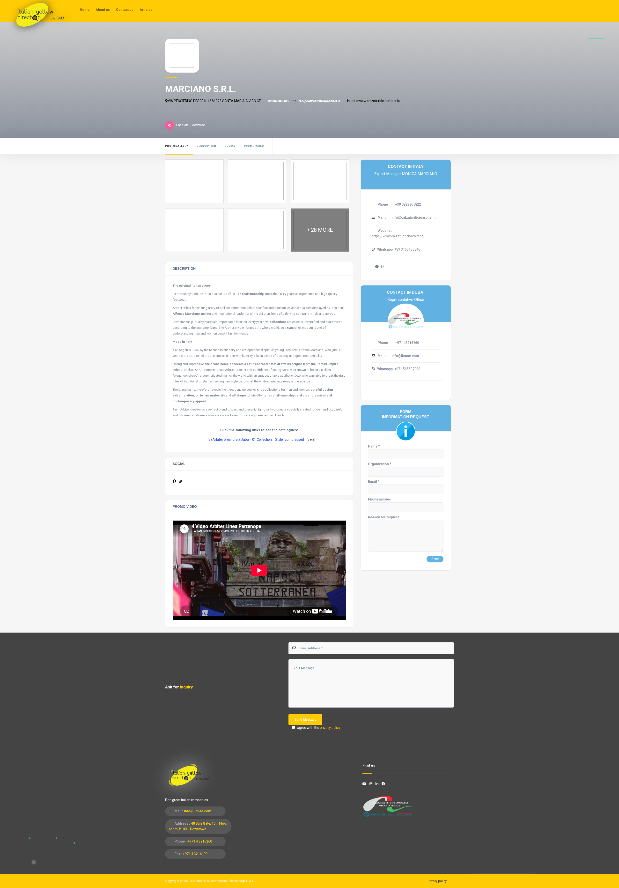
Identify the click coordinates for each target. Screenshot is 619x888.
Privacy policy (437, 881)
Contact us (124, 10)
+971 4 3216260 (199, 841)
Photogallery (176, 146)
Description (206, 146)
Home (84, 10)
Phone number (379, 499)
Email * (373, 482)
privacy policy (330, 728)
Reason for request (383, 517)
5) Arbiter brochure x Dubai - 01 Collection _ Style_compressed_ (257, 439)
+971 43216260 (407, 343)
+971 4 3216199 (195, 854)
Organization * (379, 464)
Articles (146, 10)
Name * (374, 446)
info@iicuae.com (405, 356)
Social (230, 146)
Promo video (254, 146)
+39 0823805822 (277, 101)
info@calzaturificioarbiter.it (318, 101)
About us (103, 10)
